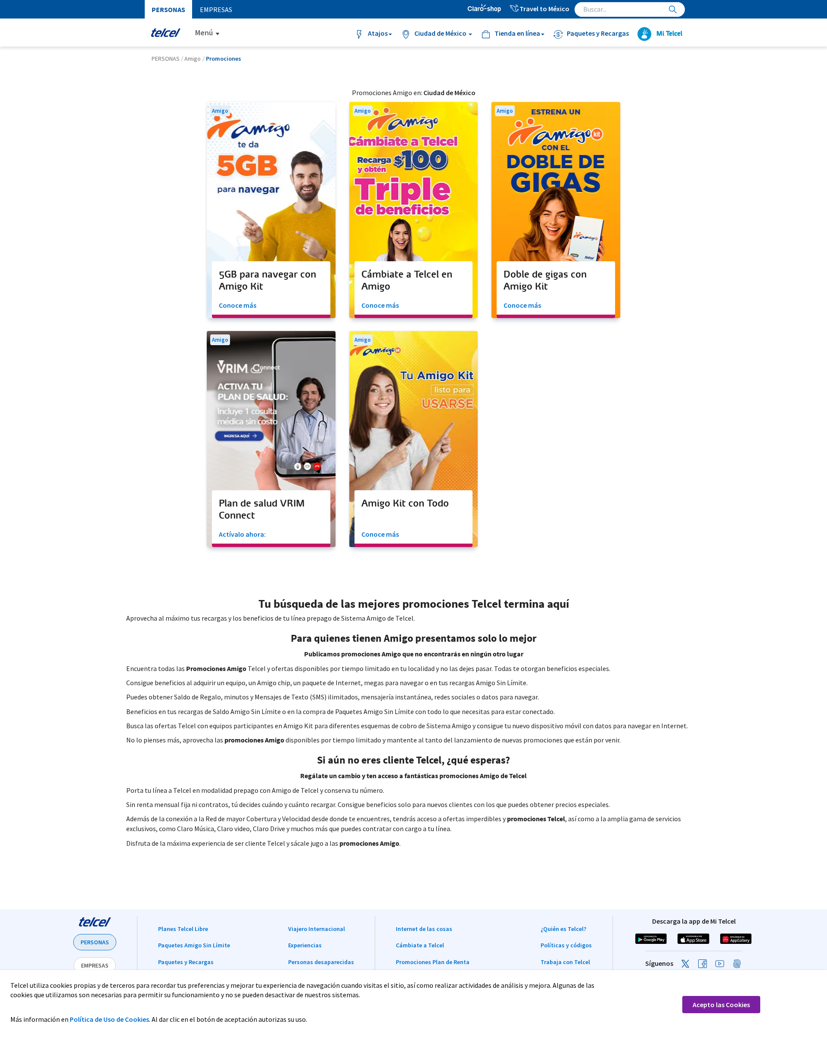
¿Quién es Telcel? (563, 929)
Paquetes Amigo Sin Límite (194, 945)
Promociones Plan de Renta (432, 962)
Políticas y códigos (566, 945)
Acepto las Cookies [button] (721, 1004)
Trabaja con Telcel (565, 962)
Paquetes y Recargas (186, 962)
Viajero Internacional (316, 929)
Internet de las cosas (424, 929)
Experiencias (305, 945)
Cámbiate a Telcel (420, 945)
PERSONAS (95, 942)
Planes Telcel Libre (183, 929)
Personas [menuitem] (168, 9)
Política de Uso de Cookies (109, 1019)
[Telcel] (166, 32)
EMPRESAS (95, 965)
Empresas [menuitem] (216, 9)
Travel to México (544, 8)
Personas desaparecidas (321, 962)
